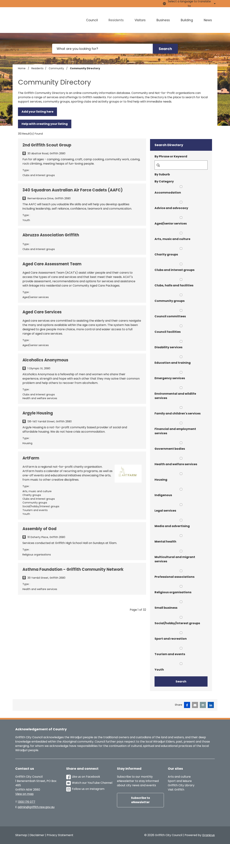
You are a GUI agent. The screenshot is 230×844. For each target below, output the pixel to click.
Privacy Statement (60, 835)
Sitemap (21, 835)
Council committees (170, 316)
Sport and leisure (180, 781)
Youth (159, 670)
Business (163, 20)
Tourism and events (170, 654)
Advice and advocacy (171, 208)
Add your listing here (37, 112)
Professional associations (174, 577)
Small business (166, 608)
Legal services (165, 511)
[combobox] (188, 3)
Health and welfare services (176, 464)
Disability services (168, 347)
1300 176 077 (26, 802)
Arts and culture (179, 777)
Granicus (208, 835)
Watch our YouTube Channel (92, 783)
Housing (161, 480)
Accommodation (168, 192)
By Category (164, 181)
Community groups (170, 301)
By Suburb (162, 174)
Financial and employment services (175, 431)
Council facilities (168, 332)
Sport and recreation (171, 639)
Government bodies (170, 449)
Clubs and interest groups (174, 270)
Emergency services (170, 378)
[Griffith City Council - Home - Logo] (39, 20)
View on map (24, 794)
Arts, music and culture (172, 239)
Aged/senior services (171, 223)
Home (22, 68)
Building (187, 20)
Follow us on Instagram (88, 789)
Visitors (140, 20)
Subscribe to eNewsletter (140, 800)
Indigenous (163, 495)
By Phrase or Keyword (171, 156)
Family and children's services (178, 413)
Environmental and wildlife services (175, 396)
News (208, 20)
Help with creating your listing (45, 124)
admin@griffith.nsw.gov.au (36, 807)
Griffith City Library (181, 785)
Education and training (173, 363)
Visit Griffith (176, 790)
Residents (116, 20)
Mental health (165, 541)
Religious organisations (173, 592)
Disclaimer (36, 835)
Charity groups (166, 254)
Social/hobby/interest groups (177, 623)
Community (57, 68)
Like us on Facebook (86, 777)
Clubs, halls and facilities (174, 285)
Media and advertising (172, 526)
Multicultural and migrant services (175, 559)
